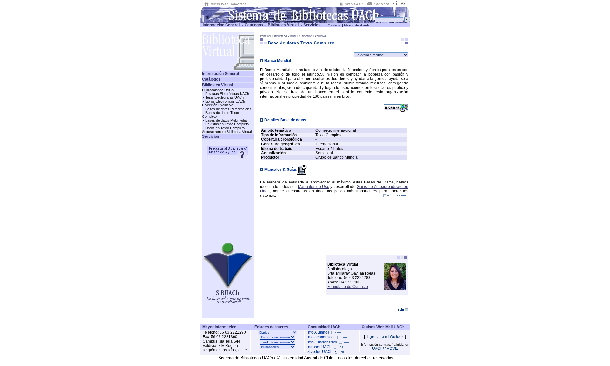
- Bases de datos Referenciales (227, 109)
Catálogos (254, 25)
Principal (265, 35)
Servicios (312, 25)
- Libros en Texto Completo (223, 128)
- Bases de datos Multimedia (224, 120)
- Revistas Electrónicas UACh (225, 94)
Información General (221, 25)
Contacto (334, 25)
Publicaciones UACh (218, 90)
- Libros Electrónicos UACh (223, 101)
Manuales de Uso (313, 186)
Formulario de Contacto (347, 286)
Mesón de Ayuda (357, 25)
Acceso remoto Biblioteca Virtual (227, 132)
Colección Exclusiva (217, 105)
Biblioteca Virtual (283, 25)
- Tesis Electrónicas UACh (223, 97)
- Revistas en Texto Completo (225, 124)
